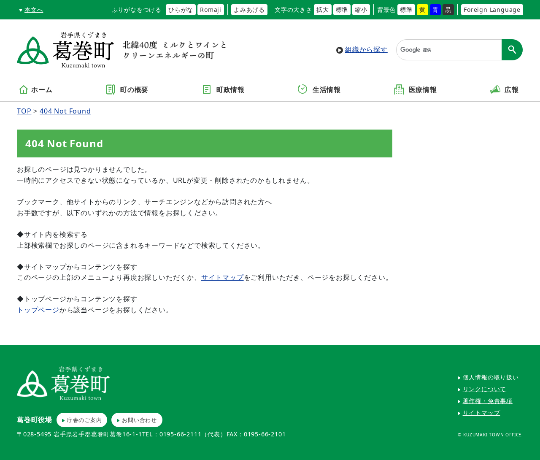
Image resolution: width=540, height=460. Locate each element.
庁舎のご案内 (84, 420)
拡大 (322, 9)
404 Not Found (65, 111)
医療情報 (422, 90)
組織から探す (366, 49)
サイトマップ (222, 277)
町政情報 (229, 90)
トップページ (38, 309)
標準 (342, 9)
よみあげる (249, 9)
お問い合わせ (139, 420)
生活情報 (325, 90)
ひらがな (180, 9)
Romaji (210, 9)
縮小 (361, 9)
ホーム (41, 90)
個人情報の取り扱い (491, 377)
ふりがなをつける (137, 9)
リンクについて (485, 389)
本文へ (33, 9)
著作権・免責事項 (488, 401)
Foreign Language (492, 9)
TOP (24, 111)
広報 (511, 90)
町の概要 (133, 90)
